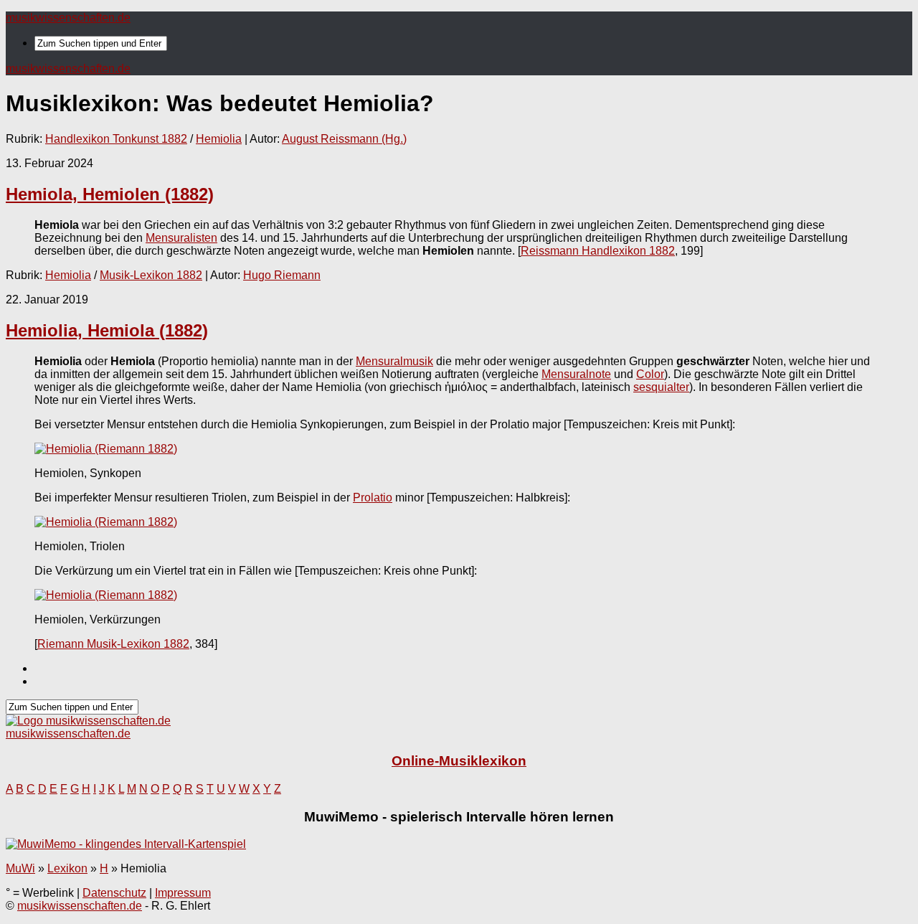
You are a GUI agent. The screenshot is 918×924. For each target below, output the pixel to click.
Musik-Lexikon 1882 (151, 275)
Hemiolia (219, 139)
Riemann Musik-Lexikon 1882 (113, 644)
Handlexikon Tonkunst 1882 (116, 139)
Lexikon (67, 868)
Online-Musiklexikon (459, 760)
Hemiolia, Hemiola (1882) (107, 330)
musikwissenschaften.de (68, 17)
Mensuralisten (181, 238)
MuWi (20, 868)
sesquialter (661, 387)
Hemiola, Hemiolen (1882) (110, 194)
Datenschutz (114, 893)
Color (650, 374)
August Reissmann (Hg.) (344, 139)
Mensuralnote (576, 374)
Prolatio (372, 497)
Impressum (183, 893)
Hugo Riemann (282, 275)
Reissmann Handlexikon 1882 (598, 251)
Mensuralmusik (394, 361)
